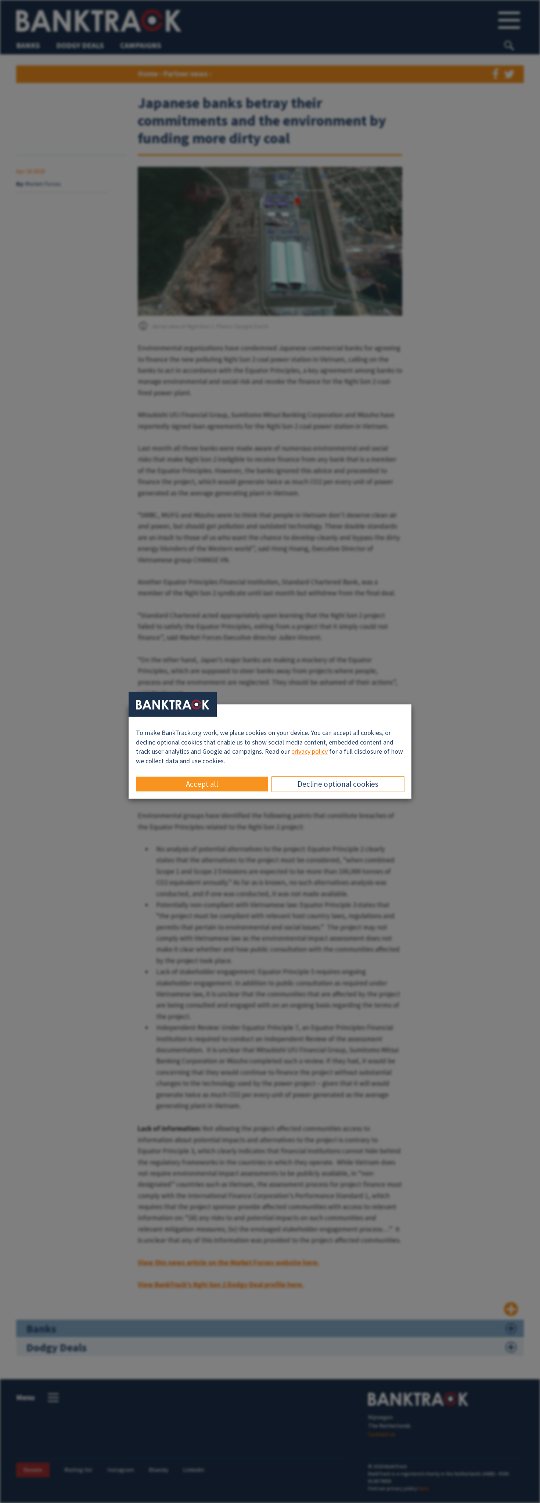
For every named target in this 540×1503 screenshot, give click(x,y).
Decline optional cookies (338, 784)
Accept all (202, 784)
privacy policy (309, 751)
